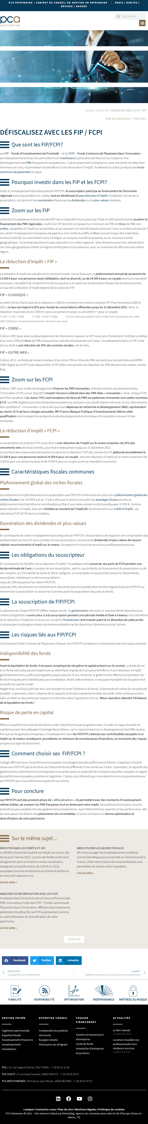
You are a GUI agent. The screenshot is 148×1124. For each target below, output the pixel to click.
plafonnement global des (131, 495)
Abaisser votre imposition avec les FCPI (29, 894)
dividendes (78, 200)
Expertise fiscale (11, 1035)
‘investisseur (71, 620)
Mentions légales (85, 1109)
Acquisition (82, 1053)
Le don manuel (121, 1030)
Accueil (89, 110)
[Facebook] (69, 1099)
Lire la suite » (8, 882)
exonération (46, 200)
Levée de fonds (84, 1044)
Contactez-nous (45, 1109)
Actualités (102, 110)
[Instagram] (90, 1099)
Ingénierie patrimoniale (15, 1031)
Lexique (29, 1109)
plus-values (101, 200)
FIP (7, 153)
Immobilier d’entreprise (90, 1049)
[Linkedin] (58, 1099)
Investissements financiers (17, 1040)
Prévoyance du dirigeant (53, 1045)
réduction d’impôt (96, 196)
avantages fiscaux (107, 500)
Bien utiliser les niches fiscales (100, 848)
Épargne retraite (48, 1040)
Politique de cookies (111, 1109)
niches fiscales (9, 500)
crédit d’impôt (123, 509)
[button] (142, 23)
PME (29, 163)
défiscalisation (63, 800)
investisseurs (68, 158)
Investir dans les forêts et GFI (22, 848)
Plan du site (65, 1109)
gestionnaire (79, 611)
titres (122, 224)
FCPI (71, 153)
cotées (4, 229)
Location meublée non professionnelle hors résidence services (126, 1044)
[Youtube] (79, 1099)
